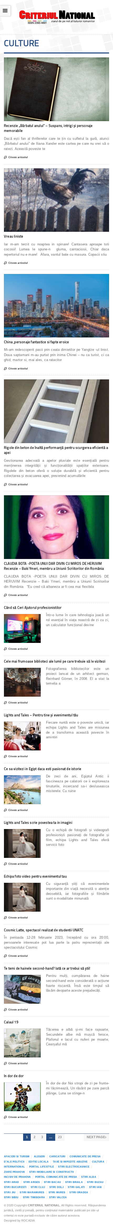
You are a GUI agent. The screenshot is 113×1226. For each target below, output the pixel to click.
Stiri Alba (88, 1177)
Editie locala (39, 1161)
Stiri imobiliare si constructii (51, 1172)
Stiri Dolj (56, 1187)
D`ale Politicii (14, 1161)
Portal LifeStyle (41, 1166)
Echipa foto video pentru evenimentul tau (35, 876)
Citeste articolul (16, 157)
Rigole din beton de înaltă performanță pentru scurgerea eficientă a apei (56, 450)
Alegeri (39, 1156)
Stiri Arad (11, 1182)
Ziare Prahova (14, 1172)
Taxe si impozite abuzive (70, 1161)
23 (60, 1137)
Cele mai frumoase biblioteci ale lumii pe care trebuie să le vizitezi (54, 661)
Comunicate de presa (85, 1156)
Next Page (96, 1137)
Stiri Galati (76, 1187)
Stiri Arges (31, 1182)
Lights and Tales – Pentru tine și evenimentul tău (41, 715)
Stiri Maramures (32, 1192)
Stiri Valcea (58, 1197)
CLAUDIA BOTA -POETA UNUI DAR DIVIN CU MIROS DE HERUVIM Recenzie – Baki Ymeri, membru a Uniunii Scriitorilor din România (54, 566)
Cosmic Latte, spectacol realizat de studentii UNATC (43, 930)
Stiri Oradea (78, 1192)
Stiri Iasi (95, 1187)
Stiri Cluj (38, 1187)
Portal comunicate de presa (56, 1177)
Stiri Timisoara (34, 1197)
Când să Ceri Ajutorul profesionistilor (32, 607)
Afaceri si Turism (16, 1156)
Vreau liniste (13, 236)
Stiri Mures (57, 1192)
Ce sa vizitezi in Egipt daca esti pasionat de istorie (42, 768)
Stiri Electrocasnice (73, 1166)
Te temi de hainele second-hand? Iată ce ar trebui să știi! (47, 968)
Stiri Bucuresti (15, 1187)
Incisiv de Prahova (17, 1177)
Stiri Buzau (95, 1182)
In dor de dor (14, 1075)
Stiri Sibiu (11, 1197)
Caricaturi (57, 1156)
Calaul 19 (11, 1022)
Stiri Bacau (52, 1182)
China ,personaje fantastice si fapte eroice (36, 342)
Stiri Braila (74, 1182)
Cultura (98, 1161)
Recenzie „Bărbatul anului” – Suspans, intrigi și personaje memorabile (48, 128)
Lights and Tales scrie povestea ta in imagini (38, 822)
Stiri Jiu (10, 1192)
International (14, 1166)
